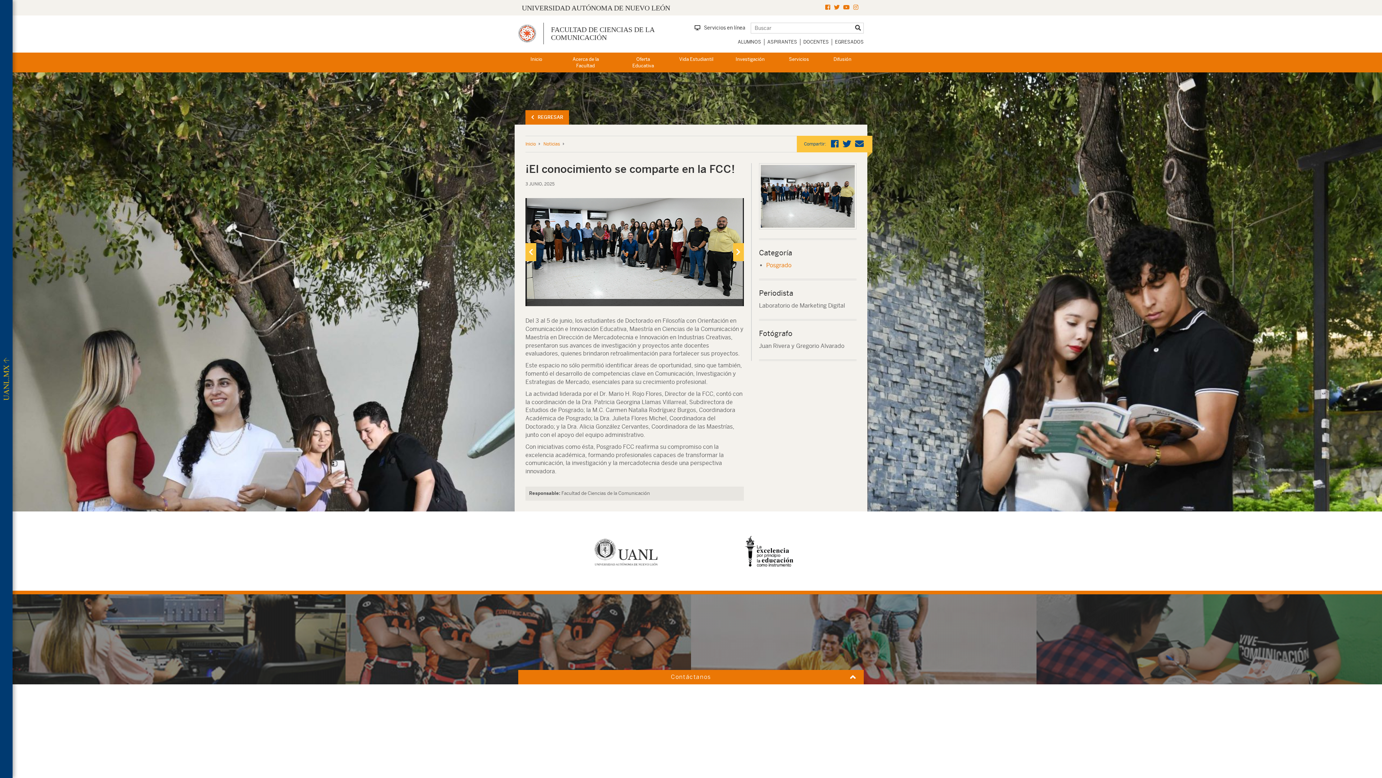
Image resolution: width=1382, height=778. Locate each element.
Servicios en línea (724, 28)
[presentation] (530, 252)
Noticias (551, 144)
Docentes (816, 42)
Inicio (536, 59)
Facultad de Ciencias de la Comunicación (602, 33)
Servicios (799, 59)
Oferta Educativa (643, 63)
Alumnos (749, 42)
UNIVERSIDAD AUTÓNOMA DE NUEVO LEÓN (596, 8)
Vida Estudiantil (696, 59)
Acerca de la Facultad (586, 63)
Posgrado (778, 265)
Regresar (550, 117)
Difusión (843, 59)
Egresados (849, 42)
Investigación (750, 59)
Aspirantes (782, 42)
